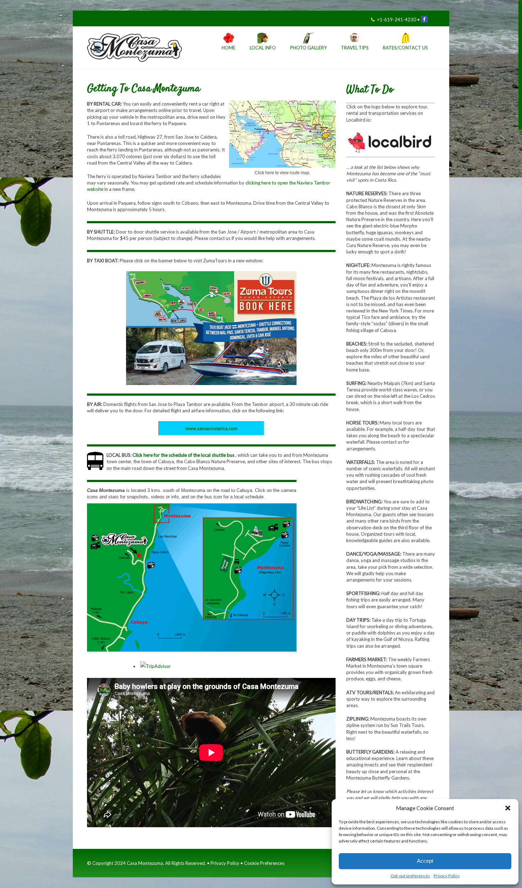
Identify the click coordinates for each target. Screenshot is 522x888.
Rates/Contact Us (405, 48)
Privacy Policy (447, 875)
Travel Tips (355, 48)
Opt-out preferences (410, 875)
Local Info (263, 48)
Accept (425, 861)
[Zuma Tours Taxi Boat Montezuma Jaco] (211, 328)
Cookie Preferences (264, 863)
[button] (507, 808)
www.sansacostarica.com (211, 428)
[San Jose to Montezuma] (282, 166)
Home (228, 48)
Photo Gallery (308, 48)
